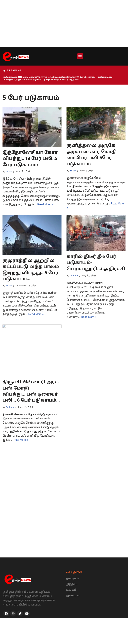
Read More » (45, 204)
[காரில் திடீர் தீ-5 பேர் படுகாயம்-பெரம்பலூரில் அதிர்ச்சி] (96, 233)
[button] (80, 56)
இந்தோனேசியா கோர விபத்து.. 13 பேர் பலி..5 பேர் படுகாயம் (30, 159)
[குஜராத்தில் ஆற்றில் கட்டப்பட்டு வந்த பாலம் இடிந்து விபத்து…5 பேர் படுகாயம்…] (32, 235)
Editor (9, 171)
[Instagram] (13, 613)
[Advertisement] (64, 23)
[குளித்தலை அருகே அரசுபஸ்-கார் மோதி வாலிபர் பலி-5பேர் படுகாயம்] (96, 123)
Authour (74, 275)
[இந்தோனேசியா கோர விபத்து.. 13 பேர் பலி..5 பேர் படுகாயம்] (32, 127)
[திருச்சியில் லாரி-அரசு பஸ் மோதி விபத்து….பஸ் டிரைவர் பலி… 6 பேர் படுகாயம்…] (32, 350)
